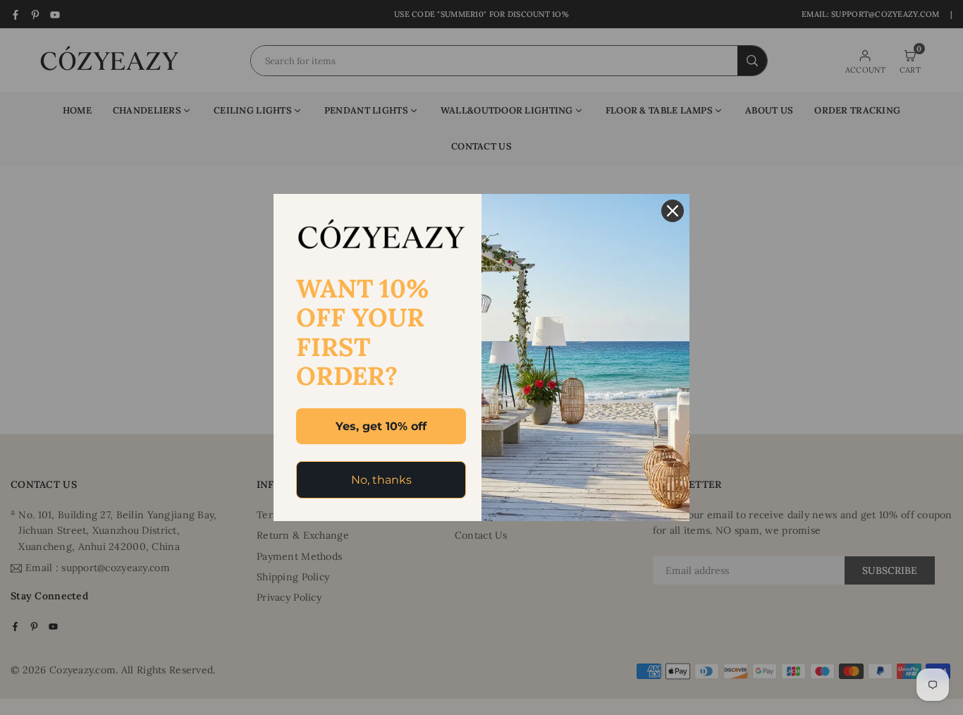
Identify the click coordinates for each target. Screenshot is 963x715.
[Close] (672, 211)
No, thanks (381, 480)
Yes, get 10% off (381, 426)
